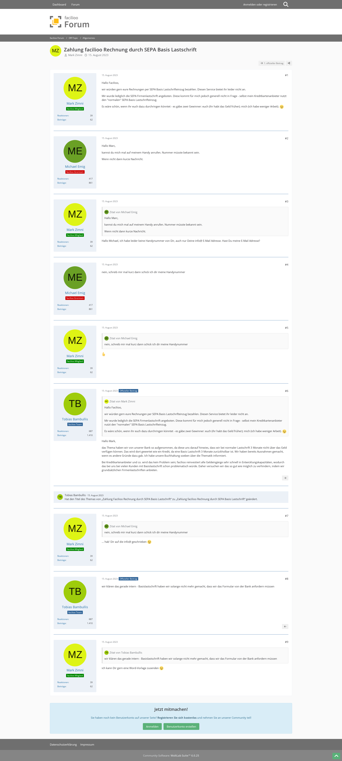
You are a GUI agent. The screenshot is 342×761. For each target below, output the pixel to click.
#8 (286, 578)
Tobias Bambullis (75, 495)
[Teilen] (289, 63)
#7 (286, 515)
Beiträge (61, 119)
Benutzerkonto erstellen (181, 726)
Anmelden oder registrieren (260, 4)
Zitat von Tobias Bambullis (126, 652)
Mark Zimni (75, 55)
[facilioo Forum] (171, 21)
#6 (286, 391)
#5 (286, 327)
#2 (286, 138)
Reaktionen (62, 115)
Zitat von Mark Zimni (122, 401)
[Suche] (286, 4)
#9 (286, 642)
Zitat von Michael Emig (123, 212)
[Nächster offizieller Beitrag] (285, 477)
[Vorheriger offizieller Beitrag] (285, 626)
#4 (286, 264)
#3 (286, 201)
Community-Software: (171, 755)
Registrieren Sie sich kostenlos (176, 717)
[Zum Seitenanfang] (336, 756)
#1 (286, 75)
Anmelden (152, 726)
